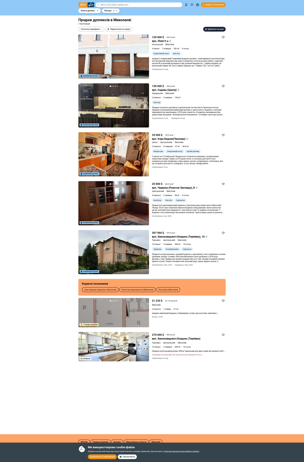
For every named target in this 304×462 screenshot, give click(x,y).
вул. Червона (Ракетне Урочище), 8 (173, 187)
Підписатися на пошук (120, 29)
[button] (197, 4)
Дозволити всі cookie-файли (102, 457)
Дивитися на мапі (216, 29)
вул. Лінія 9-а (160, 41)
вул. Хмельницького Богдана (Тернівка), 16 (178, 236)
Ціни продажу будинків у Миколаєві (100, 290)
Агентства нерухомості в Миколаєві (137, 290)
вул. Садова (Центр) (164, 89)
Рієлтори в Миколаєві (168, 290)
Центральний (166, 142)
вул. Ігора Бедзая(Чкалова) (169, 138)
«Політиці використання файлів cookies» (181, 451)
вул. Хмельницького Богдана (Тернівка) (176, 338)
